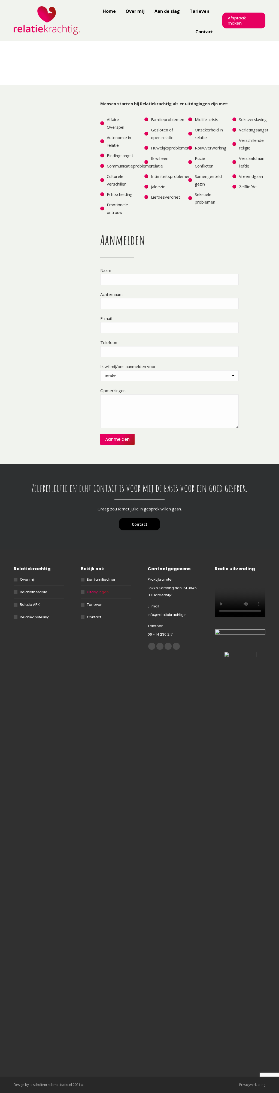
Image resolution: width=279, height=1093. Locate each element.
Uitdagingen (98, 592)
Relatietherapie (33, 592)
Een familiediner (101, 579)
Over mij (27, 579)
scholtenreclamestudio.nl (52, 1084)
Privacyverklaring (252, 1084)
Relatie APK (30, 604)
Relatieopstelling (35, 617)
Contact (94, 617)
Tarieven (94, 604)
